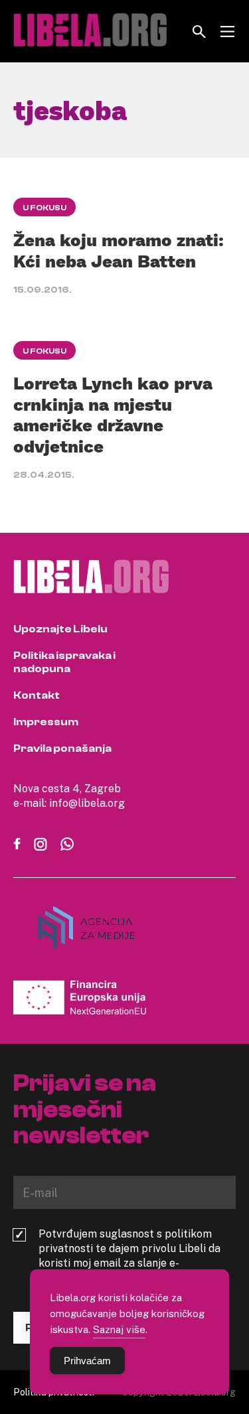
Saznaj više (119, 1329)
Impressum (45, 722)
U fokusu (44, 207)
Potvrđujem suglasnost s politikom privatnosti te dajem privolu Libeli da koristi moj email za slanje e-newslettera (129, 1255)
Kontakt (36, 695)
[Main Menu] (227, 31)
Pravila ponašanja (62, 748)
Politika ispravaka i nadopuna (64, 662)
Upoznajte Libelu (60, 629)
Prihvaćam (87, 1360)
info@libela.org (87, 803)
